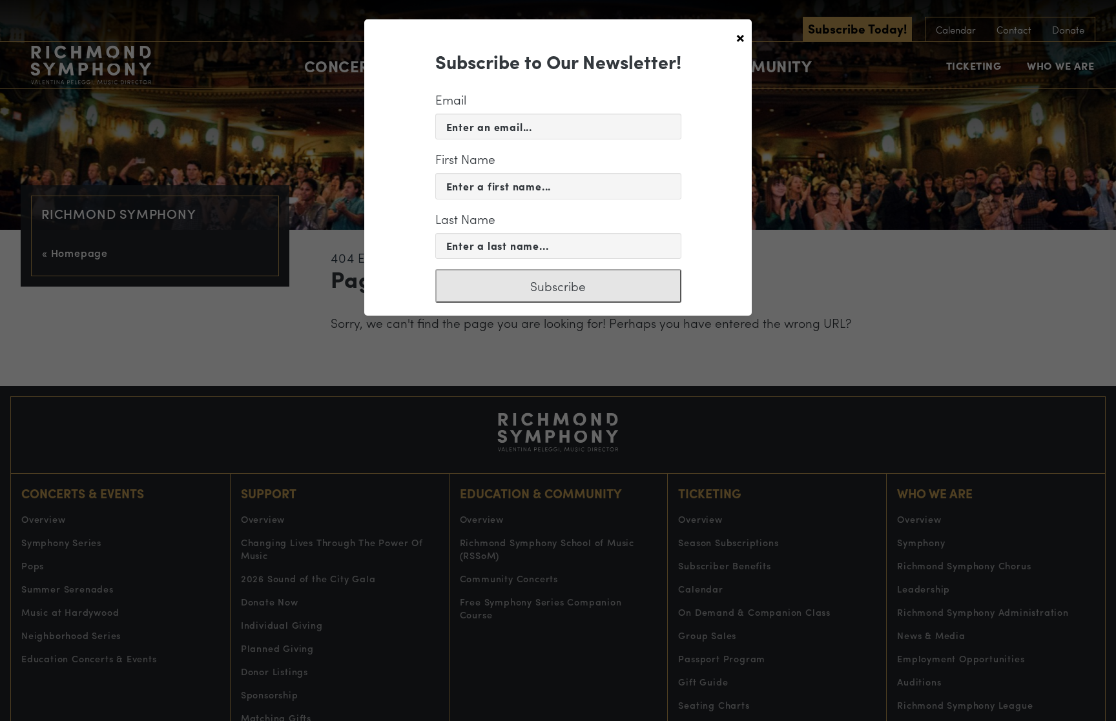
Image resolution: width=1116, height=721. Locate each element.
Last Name (465, 219)
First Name (465, 159)
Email (450, 99)
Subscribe (558, 286)
